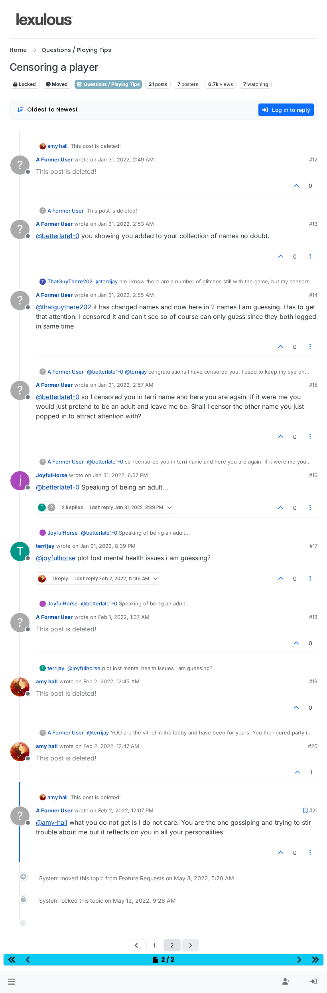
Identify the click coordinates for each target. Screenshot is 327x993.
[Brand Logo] (45, 19)
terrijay (45, 546)
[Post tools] (310, 256)
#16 (313, 475)
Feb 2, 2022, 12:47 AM (111, 746)
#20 (312, 746)
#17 (313, 546)
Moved (59, 84)
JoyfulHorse (51, 475)
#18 (313, 617)
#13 (313, 224)
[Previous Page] (136, 945)
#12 (313, 159)
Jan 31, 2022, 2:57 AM (126, 385)
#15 (313, 385)
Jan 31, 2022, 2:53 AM (126, 224)
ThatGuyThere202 (70, 281)
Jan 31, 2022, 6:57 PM (120, 475)
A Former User (54, 159)
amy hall (57, 146)
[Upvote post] (297, 185)
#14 (313, 295)
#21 (313, 810)
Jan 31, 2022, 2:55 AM (126, 295)
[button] (11, 982)
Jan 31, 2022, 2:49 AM (126, 159)
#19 (313, 681)
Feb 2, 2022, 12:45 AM (111, 681)
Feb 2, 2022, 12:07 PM (126, 810)
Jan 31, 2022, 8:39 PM (108, 546)
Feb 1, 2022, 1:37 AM (124, 617)
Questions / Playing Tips (111, 84)
